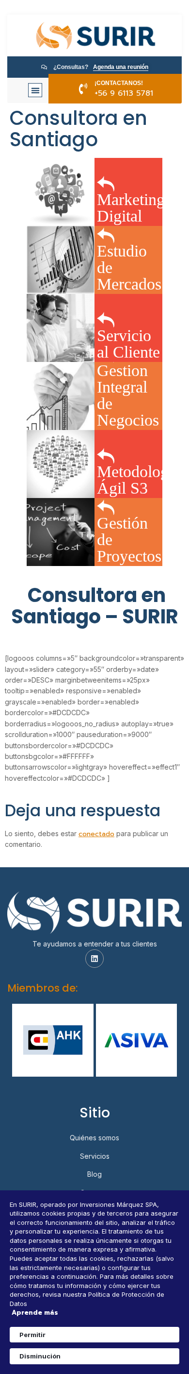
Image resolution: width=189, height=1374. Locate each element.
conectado (96, 834)
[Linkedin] (94, 958)
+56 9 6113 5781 (123, 93)
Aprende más (35, 1312)
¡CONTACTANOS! (118, 83)
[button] (35, 90)
